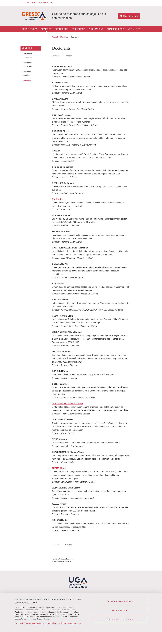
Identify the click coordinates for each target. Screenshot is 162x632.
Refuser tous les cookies (119, 619)
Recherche (61, 29)
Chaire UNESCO (115, 29)
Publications (95, 29)
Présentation (30, 29)
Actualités (133, 29)
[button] (38, 3)
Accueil (55, 37)
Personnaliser (119, 610)
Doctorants (27, 81)
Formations (78, 29)
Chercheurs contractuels (27, 64)
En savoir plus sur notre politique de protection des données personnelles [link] (48, 623)
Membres (46, 29)
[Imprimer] (62, 55)
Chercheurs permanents (27, 55)
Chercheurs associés (27, 73)
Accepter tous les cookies (119, 601)
